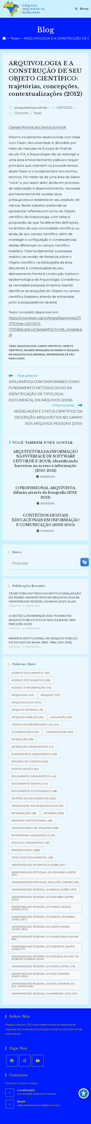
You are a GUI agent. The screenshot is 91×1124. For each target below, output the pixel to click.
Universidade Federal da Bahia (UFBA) (44, 889)
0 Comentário (31, 606)
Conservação (59, 731)
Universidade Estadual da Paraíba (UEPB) (43, 873)
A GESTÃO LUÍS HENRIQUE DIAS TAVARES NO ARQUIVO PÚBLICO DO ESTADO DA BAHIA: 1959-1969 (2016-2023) (42, 619)
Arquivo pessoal (27, 709)
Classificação (25, 731)
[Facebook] (12, 1060)
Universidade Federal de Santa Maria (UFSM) (40, 928)
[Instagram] (25, 1060)
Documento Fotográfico (34, 791)
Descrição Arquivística (32, 746)
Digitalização (25, 768)
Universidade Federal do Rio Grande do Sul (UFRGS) (43, 985)
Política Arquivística (30, 842)
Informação (24, 813)
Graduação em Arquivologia (37, 805)
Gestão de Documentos (33, 798)
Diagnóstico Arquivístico (34, 754)
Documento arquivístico (34, 776)
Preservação (25, 850)
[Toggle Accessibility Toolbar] (84, 1093)
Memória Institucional (32, 820)
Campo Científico (50, 346)
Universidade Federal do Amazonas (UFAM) (45, 938)
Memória (53, 813)
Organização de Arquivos (35, 827)
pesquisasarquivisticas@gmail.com (38, 1105)
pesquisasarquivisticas (30, 108)
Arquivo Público (27, 717)
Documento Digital (29, 783)
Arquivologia (26, 346)
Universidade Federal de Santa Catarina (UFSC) (43, 918)
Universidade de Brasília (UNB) (38, 864)
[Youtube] (38, 1060)
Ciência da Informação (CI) (35, 724)
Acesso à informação (31, 687)
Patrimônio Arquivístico (33, 835)
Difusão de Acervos (29, 761)
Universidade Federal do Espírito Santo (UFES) (43, 948)
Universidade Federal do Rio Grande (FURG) (40, 975)
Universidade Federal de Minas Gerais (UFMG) (41, 908)
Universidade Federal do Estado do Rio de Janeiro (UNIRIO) (45, 957)
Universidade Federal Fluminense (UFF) (44, 993)
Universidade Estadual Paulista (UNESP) (45, 882)
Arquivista (22, 695)
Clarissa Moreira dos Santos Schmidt (37, 127)
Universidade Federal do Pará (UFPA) (43, 966)
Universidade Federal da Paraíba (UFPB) (42, 898)
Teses (37, 113)
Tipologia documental (32, 857)
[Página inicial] (4, 38)
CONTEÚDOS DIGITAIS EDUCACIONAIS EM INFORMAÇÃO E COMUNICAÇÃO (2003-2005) (45, 520)
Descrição (22, 739)
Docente (21, 113)
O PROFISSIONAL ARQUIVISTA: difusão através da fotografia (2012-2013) (45, 492)
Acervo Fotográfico (30, 680)
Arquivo (50, 695)
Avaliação (61, 717)
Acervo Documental (30, 672)
